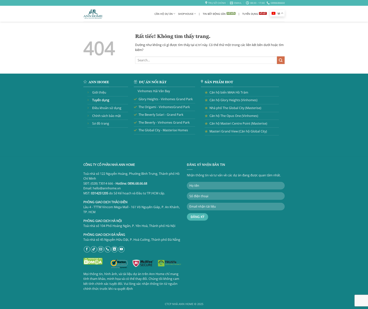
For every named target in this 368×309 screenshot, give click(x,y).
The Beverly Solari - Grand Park (161, 115)
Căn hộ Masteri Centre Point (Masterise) (238, 123)
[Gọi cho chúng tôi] (107, 249)
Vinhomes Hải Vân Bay (154, 91)
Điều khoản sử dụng (106, 108)
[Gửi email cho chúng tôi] (101, 249)
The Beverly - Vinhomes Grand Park (164, 122)
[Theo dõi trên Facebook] (87, 249)
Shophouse (185, 14)
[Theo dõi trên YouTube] (121, 249)
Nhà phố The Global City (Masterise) (235, 108)
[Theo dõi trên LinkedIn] (114, 249)
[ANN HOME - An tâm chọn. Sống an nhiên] (93, 14)
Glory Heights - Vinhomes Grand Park (166, 99)
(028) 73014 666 (102, 183)
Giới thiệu (99, 92)
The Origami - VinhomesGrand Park (164, 107)
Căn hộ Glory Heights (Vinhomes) (233, 100)
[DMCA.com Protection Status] (93, 261)
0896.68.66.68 (137, 183)
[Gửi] (281, 60)
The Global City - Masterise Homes (163, 130)
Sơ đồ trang (100, 123)
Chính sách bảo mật (106, 116)
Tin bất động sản (214, 14)
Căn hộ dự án (163, 14)
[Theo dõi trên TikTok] (94, 249)
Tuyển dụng (250, 14)
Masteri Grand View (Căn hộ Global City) (238, 131)
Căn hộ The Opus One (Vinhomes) (233, 116)
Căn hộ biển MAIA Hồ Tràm (228, 92)
